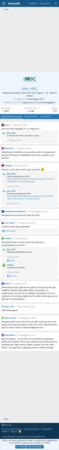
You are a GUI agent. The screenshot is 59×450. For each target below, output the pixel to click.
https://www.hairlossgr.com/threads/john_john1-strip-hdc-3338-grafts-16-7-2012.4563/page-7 (31, 180)
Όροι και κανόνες (31, 429)
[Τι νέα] (55, 3)
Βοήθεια (5, 431)
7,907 (6, 111)
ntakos (8, 238)
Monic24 (9, 148)
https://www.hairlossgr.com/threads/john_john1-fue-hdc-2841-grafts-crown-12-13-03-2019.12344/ (30, 197)
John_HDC (11, 133)
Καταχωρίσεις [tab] (31, 116)
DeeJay (8, 165)
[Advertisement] (29, 41)
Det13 (8, 283)
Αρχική (14, 431)
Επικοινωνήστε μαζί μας (12, 429)
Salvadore (10, 335)
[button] (4, 3)
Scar (7, 124)
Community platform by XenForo (23, 436)
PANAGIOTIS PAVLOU (15, 211)
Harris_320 (10, 317)
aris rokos (10, 222)
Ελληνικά (8, 425)
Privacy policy (46, 429)
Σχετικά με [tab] (46, 116)
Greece (29, 95)
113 (55, 111)
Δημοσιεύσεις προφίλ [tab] (11, 116)
